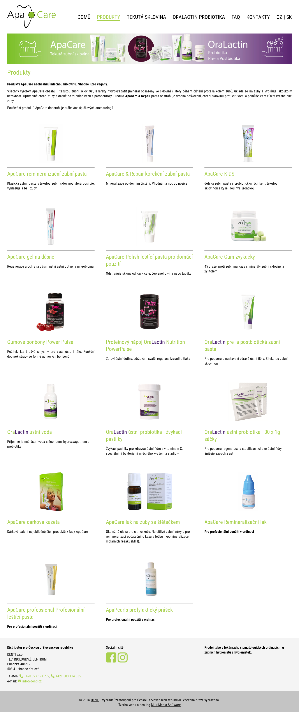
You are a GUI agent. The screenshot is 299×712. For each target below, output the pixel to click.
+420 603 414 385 (68, 676)
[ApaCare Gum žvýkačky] (248, 245)
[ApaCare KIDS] (248, 162)
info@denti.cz (32, 681)
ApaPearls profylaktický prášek (139, 610)
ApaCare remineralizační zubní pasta (47, 174)
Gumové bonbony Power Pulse (40, 342)
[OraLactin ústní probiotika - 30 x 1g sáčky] (248, 420)
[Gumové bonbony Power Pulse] (51, 330)
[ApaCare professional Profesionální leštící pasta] (51, 598)
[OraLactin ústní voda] (51, 420)
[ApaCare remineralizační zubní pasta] (51, 162)
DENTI (95, 700)
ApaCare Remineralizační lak (235, 522)
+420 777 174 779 (36, 676)
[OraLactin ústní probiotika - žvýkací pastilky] (149, 420)
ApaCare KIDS (219, 174)
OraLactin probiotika (199, 17)
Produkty (108, 17)
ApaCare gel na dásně (30, 257)
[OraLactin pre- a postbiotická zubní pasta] (248, 330)
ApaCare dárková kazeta (33, 522)
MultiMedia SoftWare (166, 705)
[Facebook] (111, 661)
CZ (279, 17)
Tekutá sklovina (146, 17)
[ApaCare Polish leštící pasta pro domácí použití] (149, 245)
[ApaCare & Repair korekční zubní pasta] (149, 162)
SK (289, 17)
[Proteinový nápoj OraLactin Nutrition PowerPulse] (149, 330)
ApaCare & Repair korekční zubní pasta (148, 174)
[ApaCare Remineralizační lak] (248, 510)
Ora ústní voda (29, 432)
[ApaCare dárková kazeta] (51, 510)
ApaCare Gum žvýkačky (229, 257)
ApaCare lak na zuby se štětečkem (143, 522)
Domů (83, 17)
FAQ (236, 17)
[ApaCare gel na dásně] (51, 245)
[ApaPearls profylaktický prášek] (149, 598)
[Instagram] (122, 661)
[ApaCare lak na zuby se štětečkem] (149, 510)
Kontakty (258, 17)
